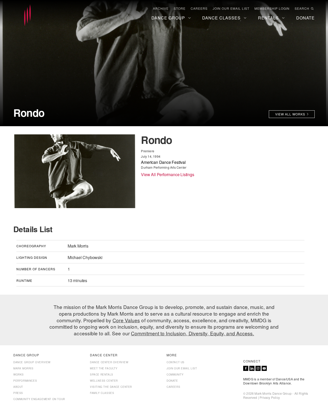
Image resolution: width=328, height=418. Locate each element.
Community (175, 374)
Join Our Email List (231, 8)
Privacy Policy (270, 397)
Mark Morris (23, 368)
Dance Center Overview (109, 362)
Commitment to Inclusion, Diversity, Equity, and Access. (192, 333)
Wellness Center (104, 380)
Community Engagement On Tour (39, 399)
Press (18, 393)
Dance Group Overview (31, 362)
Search (302, 8)
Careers (199, 8)
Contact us (175, 362)
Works (18, 374)
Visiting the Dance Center (111, 387)
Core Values (126, 320)
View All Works (290, 114)
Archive (161, 8)
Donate (172, 380)
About (18, 387)
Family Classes (102, 393)
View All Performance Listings (167, 174)
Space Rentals (101, 374)
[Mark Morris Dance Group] (27, 15)
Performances (25, 380)
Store (180, 8)
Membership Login (272, 8)
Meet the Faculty (104, 368)
